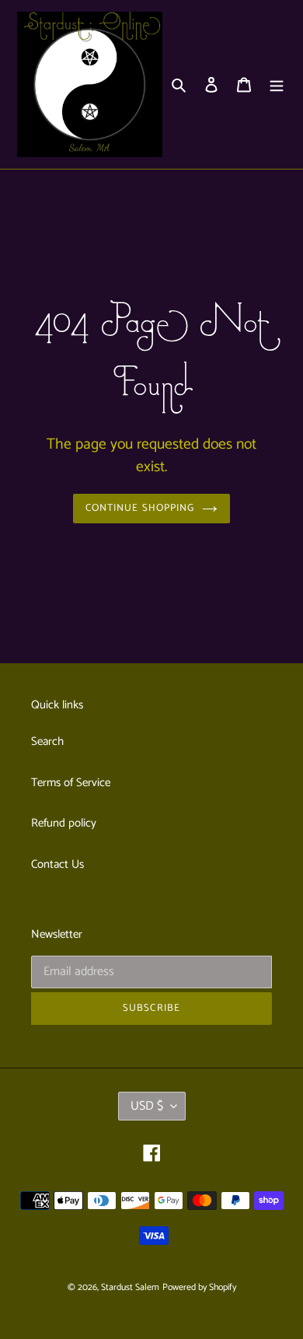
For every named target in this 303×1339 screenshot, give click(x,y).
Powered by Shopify (199, 1287)
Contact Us (57, 864)
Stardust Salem (130, 1287)
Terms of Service (70, 782)
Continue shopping (139, 508)
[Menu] (276, 84)
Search (47, 741)
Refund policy (63, 823)
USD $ (147, 1106)
